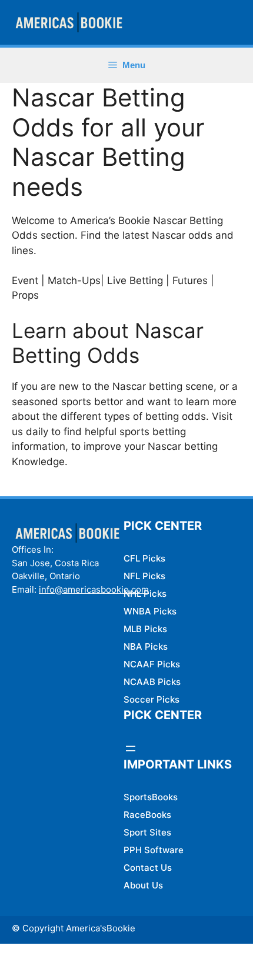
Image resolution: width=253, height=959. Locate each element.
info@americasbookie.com (94, 589)
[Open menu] (131, 748)
